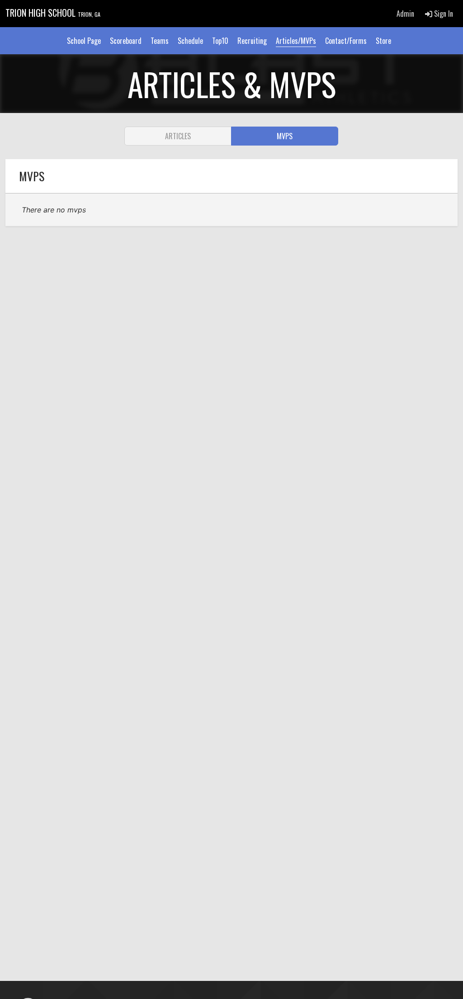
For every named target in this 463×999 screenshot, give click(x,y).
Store (383, 40)
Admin (405, 13)
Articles (178, 136)
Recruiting (252, 40)
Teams (160, 40)
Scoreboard (126, 40)
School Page (84, 40)
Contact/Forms (346, 40)
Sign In (442, 13)
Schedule (190, 40)
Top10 (220, 40)
